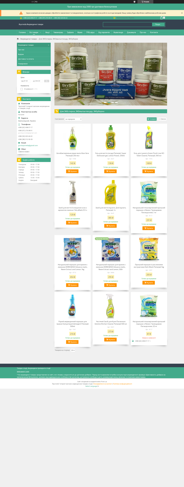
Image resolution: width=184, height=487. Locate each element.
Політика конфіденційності (122, 384)
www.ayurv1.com (23, 371)
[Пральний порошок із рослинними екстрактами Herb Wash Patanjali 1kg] (149, 248)
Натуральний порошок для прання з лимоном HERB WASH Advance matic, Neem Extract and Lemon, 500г (111, 266)
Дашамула (131, 32)
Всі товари (34, 32)
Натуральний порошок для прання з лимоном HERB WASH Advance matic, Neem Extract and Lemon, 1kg (72, 266)
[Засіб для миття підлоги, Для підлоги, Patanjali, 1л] (111, 192)
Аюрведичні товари (28, 39)
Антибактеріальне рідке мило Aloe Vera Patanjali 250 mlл (72, 154)
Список (163, 119)
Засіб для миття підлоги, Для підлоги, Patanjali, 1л (111, 209)
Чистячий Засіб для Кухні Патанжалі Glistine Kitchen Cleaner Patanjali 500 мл (111, 322)
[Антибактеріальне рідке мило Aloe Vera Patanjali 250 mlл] (72, 137)
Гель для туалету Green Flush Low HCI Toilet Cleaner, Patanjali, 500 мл (149, 154)
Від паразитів (104, 32)
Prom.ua (104, 382)
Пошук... (158, 24)
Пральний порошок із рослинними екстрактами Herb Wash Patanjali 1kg (149, 265)
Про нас (143, 32)
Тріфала (70, 32)
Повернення (23, 64)
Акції (47, 32)
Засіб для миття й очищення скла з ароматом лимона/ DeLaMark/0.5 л (72, 209)
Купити (74, 171)
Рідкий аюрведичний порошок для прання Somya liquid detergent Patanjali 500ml (73, 323)
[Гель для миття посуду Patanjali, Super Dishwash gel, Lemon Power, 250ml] (111, 137)
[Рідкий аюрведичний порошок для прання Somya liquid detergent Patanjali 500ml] (72, 305)
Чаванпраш (58, 32)
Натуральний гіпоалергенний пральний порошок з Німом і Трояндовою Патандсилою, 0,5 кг (149, 323)
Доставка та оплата (26, 59)
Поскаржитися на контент (102, 384)
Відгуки (21, 54)
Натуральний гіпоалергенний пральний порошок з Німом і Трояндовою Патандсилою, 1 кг (149, 210)
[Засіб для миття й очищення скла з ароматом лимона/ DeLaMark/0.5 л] (72, 192)
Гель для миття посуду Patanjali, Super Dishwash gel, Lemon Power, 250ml (110, 154)
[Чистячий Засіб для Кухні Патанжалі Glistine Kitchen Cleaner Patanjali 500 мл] (111, 305)
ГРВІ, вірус (90, 32)
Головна (22, 32)
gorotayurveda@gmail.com (28, 145)
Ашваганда (118, 32)
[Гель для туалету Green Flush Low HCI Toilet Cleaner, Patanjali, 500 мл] (149, 137)
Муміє (79, 32)
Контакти (154, 32)
